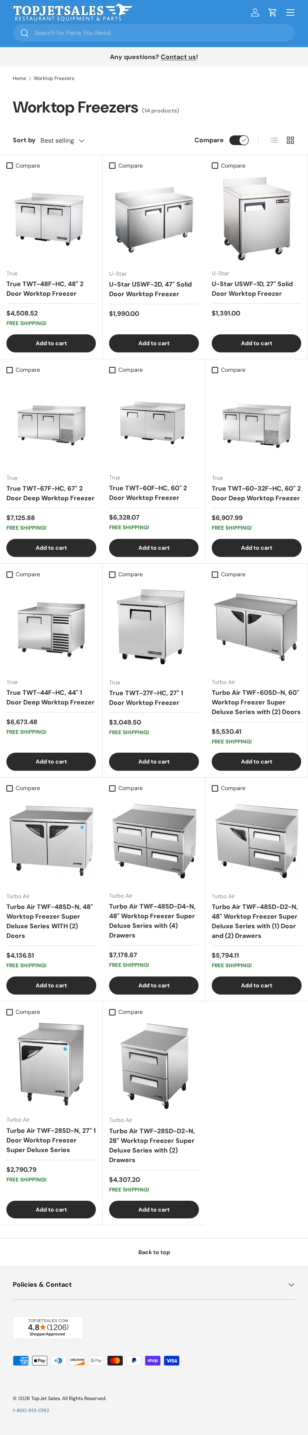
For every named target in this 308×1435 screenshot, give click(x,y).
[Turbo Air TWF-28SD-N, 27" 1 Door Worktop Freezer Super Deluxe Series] (51, 1064)
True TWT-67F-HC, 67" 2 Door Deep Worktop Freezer (50, 493)
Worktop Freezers (54, 78)
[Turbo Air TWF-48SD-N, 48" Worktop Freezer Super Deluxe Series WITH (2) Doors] (51, 841)
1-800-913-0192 (31, 1410)
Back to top (154, 1252)
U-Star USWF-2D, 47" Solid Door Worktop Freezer (150, 289)
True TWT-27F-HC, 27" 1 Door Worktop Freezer (146, 698)
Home (19, 78)
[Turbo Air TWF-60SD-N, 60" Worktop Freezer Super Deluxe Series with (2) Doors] (256, 626)
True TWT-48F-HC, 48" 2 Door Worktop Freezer (44, 289)
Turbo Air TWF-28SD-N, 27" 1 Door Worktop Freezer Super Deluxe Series (51, 1140)
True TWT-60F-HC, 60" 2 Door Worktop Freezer (148, 493)
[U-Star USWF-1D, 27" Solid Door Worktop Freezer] (256, 218)
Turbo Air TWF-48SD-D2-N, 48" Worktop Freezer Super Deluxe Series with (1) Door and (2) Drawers (255, 921)
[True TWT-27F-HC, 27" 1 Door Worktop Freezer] (154, 627)
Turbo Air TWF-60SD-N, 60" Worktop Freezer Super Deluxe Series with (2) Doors (256, 702)
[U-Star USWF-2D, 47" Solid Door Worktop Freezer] (154, 218)
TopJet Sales (45, 1398)
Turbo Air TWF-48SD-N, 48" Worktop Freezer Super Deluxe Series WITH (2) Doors (49, 921)
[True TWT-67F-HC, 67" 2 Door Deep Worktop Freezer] (51, 422)
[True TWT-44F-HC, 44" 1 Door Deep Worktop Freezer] (51, 626)
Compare (209, 140)
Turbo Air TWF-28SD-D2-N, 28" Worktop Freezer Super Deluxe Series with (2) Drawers (152, 1145)
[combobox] (154, 32)
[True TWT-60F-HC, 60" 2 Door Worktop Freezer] (154, 422)
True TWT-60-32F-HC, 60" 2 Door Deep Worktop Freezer (256, 493)
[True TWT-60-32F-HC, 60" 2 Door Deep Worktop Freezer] (257, 422)
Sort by (24, 140)
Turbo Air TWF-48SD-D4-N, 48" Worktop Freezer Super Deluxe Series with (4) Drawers (152, 921)
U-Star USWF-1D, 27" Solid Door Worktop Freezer (252, 289)
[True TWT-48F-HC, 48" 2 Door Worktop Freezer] (51, 218)
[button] (273, 12)
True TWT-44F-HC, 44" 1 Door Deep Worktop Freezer (50, 697)
